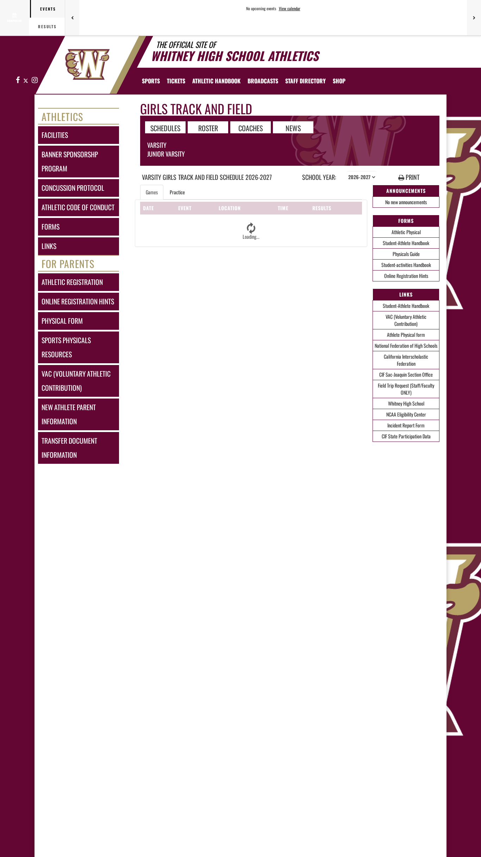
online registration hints (78, 301)
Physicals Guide (406, 253)
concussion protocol (73, 188)
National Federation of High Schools (406, 345)
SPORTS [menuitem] (151, 81)
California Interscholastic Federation (406, 360)
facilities (55, 135)
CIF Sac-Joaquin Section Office (406, 374)
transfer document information (69, 448)
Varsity (157, 145)
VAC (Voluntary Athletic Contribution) (406, 320)
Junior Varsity (166, 153)
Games (152, 192)
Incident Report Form (406, 425)
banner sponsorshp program (70, 161)
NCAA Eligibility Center (406, 414)
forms (51, 226)
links (49, 246)
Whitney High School (406, 403)
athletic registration (72, 282)
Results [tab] (47, 26)
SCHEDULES (165, 128)
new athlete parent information (69, 414)
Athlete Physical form (406, 334)
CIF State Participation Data (406, 436)
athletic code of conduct (78, 207)
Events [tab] (48, 9)
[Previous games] (72, 17)
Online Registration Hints (406, 275)
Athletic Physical (406, 232)
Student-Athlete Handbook (406, 243)
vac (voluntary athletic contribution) (76, 381)
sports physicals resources (66, 347)
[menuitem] (176, 81)
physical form (62, 321)
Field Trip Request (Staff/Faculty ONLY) (406, 389)
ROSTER (208, 128)
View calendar (289, 8)
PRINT (411, 177)
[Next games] (474, 17)
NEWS (293, 128)
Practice (177, 192)
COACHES (250, 128)
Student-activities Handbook (406, 264)
